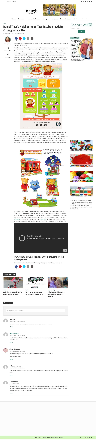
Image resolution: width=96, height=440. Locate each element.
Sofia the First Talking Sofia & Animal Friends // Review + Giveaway (56, 294)
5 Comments (8, 50)
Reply (11, 327)
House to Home (34, 19)
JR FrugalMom (14, 333)
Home (14, 19)
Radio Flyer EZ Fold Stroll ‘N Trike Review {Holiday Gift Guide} (12, 293)
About (8, 1)
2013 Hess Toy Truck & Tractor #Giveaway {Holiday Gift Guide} (34, 293)
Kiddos (54, 19)
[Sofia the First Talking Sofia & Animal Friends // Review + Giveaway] (58, 283)
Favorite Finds (65, 19)
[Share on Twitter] (24, 39)
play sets (43, 219)
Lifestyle (21, 19)
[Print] (32, 39)
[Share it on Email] (28, 39)
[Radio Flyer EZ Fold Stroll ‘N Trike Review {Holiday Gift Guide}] (13, 283)
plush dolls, (17, 219)
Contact (14, 1)
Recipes (46, 19)
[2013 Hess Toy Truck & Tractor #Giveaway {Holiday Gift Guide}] (36, 283)
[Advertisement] (81, 127)
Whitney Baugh (20, 33)
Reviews (50, 290)
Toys (4, 23)
